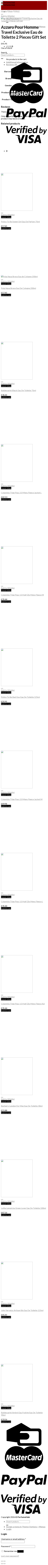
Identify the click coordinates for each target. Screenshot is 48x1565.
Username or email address (13, 1539)
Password (6, 1546)
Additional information (17, 62)
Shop (10, 11)
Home (4, 11)
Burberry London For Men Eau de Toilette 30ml (21, 1106)
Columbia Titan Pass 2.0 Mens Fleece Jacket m (21, 799)
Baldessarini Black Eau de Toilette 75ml (18, 390)
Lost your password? (10, 1556)
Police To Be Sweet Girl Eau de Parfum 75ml (20, 221)
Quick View (6, 217)
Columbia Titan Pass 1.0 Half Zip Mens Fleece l (22, 901)
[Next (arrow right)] (4, 1563)
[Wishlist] (2, 14)
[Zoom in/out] (4, 1561)
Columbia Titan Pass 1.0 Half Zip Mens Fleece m (22, 595)
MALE (17, 11)
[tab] (26, 62)
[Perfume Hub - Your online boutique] (8, 3)
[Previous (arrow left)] (2, 1563)
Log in (20, 1551)
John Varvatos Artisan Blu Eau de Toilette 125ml (22, 1310)
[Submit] (7, 22)
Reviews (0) (11, 64)
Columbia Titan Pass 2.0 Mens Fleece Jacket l (21, 492)
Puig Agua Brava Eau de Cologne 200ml (18, 288)
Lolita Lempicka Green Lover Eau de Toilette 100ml (23, 1208)
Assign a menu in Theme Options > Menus (25, 1526)
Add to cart (6, 228)
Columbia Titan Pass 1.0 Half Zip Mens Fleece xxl (23, 1003)
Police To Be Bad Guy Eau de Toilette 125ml (20, 697)
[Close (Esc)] (2, 1561)
